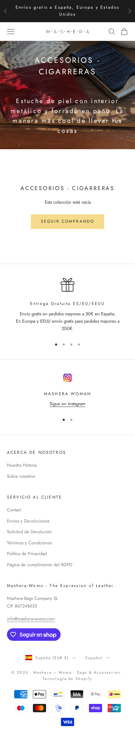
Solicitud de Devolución (29, 531)
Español (94, 658)
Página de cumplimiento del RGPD (39, 564)
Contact (14, 510)
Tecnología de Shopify (68, 678)
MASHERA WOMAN (67, 394)
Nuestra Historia (22, 465)
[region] (67, 305)
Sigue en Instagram (68, 403)
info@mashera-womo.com (31, 618)
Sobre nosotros (21, 476)
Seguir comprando (67, 221)
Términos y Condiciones (29, 542)
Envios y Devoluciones (28, 521)
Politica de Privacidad (27, 553)
